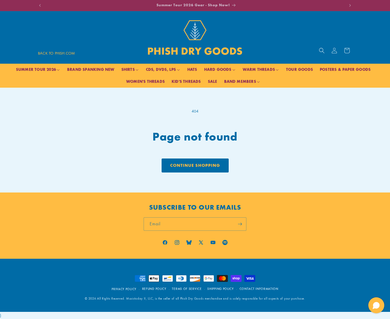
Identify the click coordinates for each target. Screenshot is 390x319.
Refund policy (154, 289)
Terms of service (187, 289)
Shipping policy (220, 289)
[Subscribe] (240, 224)
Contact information (259, 289)
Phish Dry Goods (192, 298)
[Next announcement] (350, 5)
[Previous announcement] (40, 5)
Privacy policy (124, 289)
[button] (321, 50)
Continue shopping (195, 165)
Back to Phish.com (56, 53)
